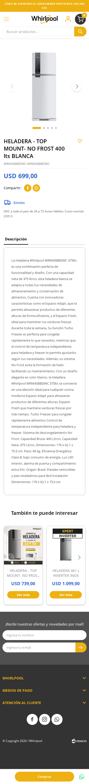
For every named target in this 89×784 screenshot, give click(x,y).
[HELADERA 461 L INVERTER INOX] (66, 545)
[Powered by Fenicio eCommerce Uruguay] (79, 741)
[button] (80, 31)
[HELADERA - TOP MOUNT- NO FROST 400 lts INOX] (23, 545)
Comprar (44, 776)
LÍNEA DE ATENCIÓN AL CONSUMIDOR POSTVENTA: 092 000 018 (45, 6)
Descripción (16, 238)
